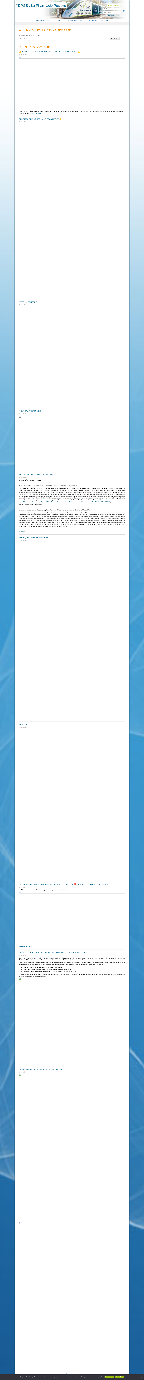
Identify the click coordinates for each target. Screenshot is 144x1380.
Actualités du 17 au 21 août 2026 (36, 475)
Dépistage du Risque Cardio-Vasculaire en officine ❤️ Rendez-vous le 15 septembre (63, 884)
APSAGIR (23, 724)
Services (58, 20)
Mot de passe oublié (113, 15)
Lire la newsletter (36, 113)
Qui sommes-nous (43, 20)
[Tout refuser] (142, 1377)
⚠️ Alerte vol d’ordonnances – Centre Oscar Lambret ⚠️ (49, 52)
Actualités (93, 20)
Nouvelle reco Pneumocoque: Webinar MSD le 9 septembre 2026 (53, 952)
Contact (104, 20)
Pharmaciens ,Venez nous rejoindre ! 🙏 (40, 119)
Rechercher (114, 38)
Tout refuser (119, 1377)
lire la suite (24, 531)
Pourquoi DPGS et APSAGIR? (33, 537)
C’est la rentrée (28, 302)
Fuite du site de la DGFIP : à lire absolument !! (43, 1069)
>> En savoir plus (25, 946)
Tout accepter (109, 1377)
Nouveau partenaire (30, 411)
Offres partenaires (75, 20)
